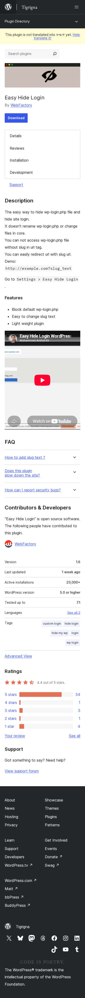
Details (15, 135)
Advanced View (18, 656)
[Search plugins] (55, 53)
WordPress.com (21, 880)
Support (16, 184)
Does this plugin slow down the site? (22, 473)
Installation (19, 160)
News (10, 808)
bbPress (14, 897)
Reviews (17, 148)
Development (21, 172)
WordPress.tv (19, 865)
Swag (52, 865)
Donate (54, 856)
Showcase (54, 800)
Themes (52, 808)
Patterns (52, 825)
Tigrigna (23, 926)
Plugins (51, 816)
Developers (14, 856)
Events (51, 848)
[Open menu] (77, 7)
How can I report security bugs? (33, 490)
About (10, 800)
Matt (11, 888)
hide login (71, 623)
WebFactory (21, 105)
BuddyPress (17, 905)
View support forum (22, 771)
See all (74, 735)
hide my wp (60, 633)
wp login (72, 642)
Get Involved (56, 840)
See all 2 (73, 613)
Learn (9, 840)
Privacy (11, 825)
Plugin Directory (17, 21)
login (75, 633)
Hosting (11, 816)
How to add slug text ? (25, 457)
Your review (15, 735)
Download (16, 118)
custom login (52, 623)
